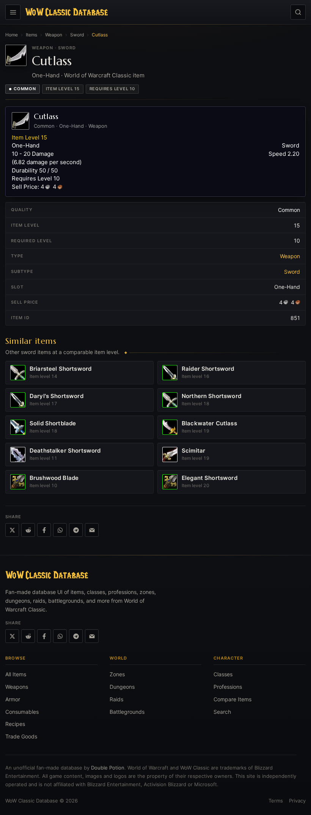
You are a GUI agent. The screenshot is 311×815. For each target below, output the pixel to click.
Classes (223, 674)
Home (11, 35)
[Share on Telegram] (76, 530)
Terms (276, 801)
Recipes (15, 724)
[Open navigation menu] (12, 12)
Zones (117, 674)
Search (222, 711)
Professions (228, 686)
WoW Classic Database (31, 801)
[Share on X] (12, 530)
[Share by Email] (92, 530)
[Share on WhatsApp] (60, 530)
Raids (116, 699)
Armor (12, 699)
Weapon (53, 35)
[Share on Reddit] (28, 530)
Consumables (22, 711)
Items (31, 35)
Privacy (297, 801)
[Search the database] (298, 12)
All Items (15, 674)
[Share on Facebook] (44, 530)
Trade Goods (21, 736)
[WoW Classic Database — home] (66, 12)
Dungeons (122, 686)
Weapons (16, 686)
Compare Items (232, 699)
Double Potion (107, 768)
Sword (77, 35)
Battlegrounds (127, 711)
